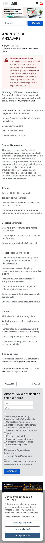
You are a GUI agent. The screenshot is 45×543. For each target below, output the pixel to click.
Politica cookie (28, 517)
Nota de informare (12, 517)
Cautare (36, 23)
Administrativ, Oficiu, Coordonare (21, 430)
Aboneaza (12, 471)
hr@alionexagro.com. (27, 361)
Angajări (5, 46)
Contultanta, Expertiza (16, 444)
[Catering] (22, 486)
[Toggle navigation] (37, 3)
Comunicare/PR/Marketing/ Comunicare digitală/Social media (19, 418)
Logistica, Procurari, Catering (19, 439)
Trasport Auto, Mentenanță (19, 456)
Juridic (9, 433)
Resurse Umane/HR (15, 436)
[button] (41, 4)
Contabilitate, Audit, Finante (19, 422)
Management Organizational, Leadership (17, 451)
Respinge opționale (22, 522)
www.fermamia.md (26, 100)
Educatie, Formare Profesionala (21, 425)
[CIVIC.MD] (10, 4)
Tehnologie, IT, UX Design (18, 427)
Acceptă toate (23, 535)
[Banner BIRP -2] (22, 12)
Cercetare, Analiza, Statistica (19, 441)
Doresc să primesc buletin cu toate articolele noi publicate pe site (20, 463)
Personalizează (22, 529)
